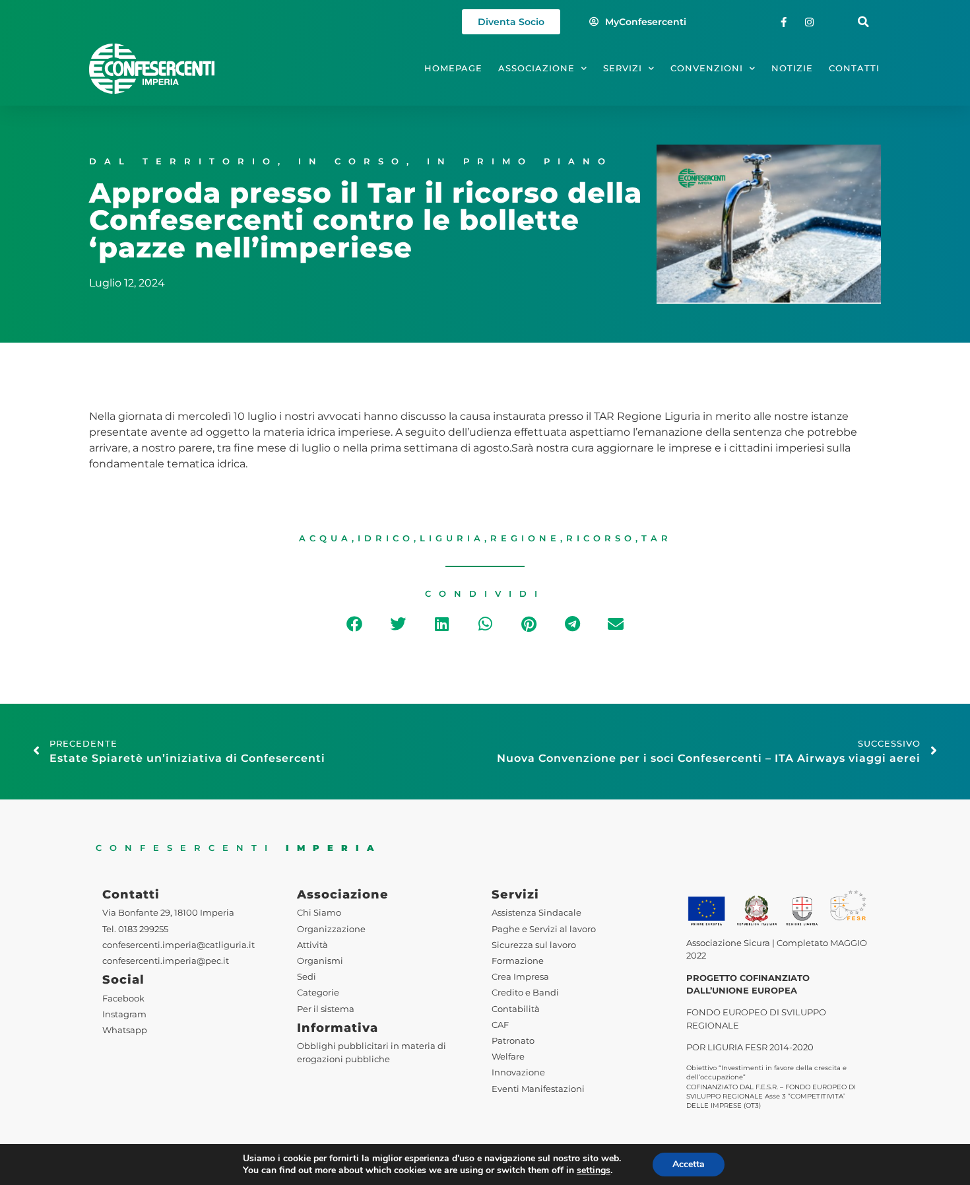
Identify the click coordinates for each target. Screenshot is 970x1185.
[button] (863, 22)
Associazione (536, 68)
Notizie (792, 68)
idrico (386, 538)
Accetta (688, 1164)
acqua (325, 538)
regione (525, 538)
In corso (352, 161)
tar (656, 538)
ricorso (600, 538)
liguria (452, 538)
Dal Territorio (183, 161)
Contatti (854, 68)
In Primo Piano (520, 161)
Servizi (622, 68)
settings (593, 1170)
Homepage (453, 68)
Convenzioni (706, 68)
